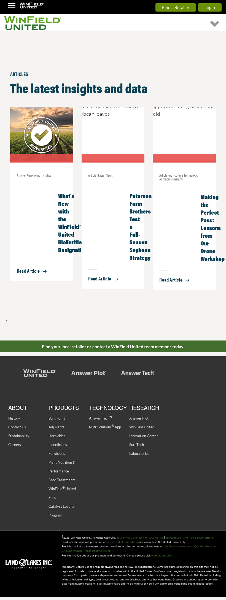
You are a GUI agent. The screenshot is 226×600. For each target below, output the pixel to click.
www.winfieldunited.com (123, 542)
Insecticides (58, 444)
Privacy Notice (154, 537)
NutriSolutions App (105, 427)
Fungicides (57, 453)
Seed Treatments (62, 480)
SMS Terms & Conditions (198, 537)
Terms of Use (173, 537)
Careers (14, 444)
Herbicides (57, 436)
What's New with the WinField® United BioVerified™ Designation (73, 222)
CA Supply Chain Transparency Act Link (86, 550)
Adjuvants (56, 427)
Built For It (57, 418)
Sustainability (18, 436)
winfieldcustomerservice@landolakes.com (190, 546)
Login (210, 7)
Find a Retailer (175, 7)
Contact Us (17, 427)
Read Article (28, 270)
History (14, 418)
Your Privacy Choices (129, 537)
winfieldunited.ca (162, 555)
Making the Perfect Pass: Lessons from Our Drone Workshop (213, 227)
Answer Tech (100, 418)
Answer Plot (139, 418)
